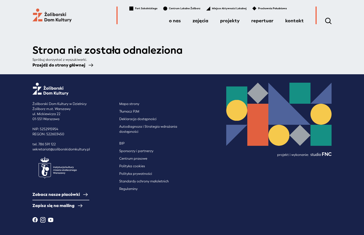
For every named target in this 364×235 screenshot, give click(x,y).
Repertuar (262, 21)
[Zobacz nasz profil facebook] (35, 219)
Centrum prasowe (133, 158)
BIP (121, 143)
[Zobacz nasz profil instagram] (43, 220)
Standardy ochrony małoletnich (144, 181)
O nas (175, 21)
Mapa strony (129, 104)
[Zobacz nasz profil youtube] (50, 220)
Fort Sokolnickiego (146, 8)
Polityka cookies (132, 166)
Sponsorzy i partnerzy (136, 151)
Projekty (230, 21)
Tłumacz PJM (129, 111)
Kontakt (294, 21)
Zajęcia (200, 21)
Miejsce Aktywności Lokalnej (229, 8)
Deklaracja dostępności (138, 119)
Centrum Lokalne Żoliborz (184, 8)
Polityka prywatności (135, 173)
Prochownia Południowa (272, 8)
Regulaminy (128, 189)
